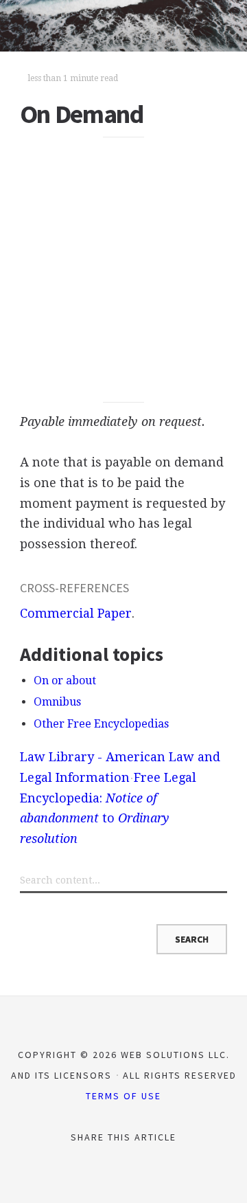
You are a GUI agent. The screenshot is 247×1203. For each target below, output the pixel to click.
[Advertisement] (123, 270)
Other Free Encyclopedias (101, 723)
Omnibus (57, 701)
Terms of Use (123, 1096)
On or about (65, 680)
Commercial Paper (76, 613)
